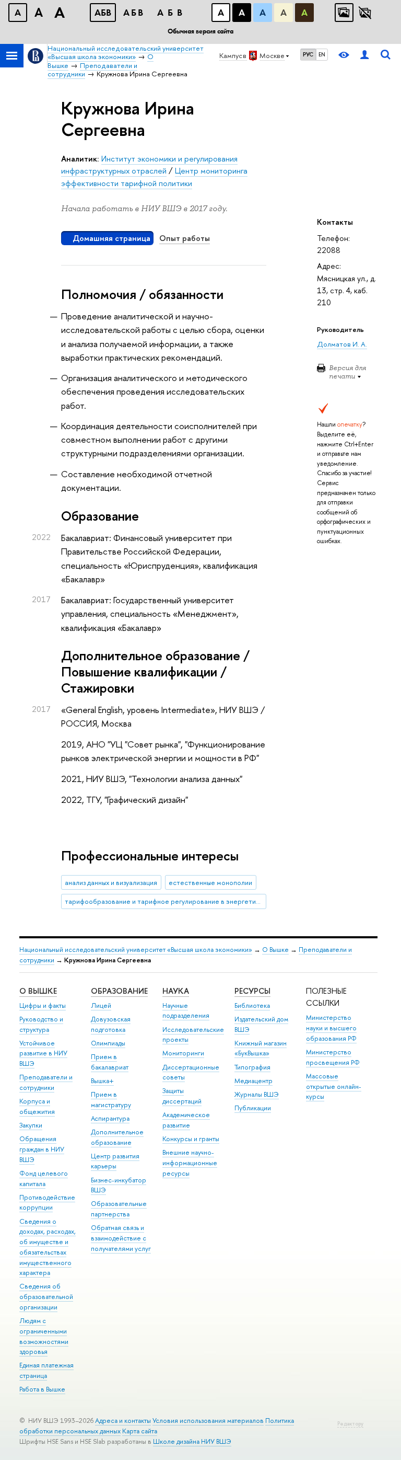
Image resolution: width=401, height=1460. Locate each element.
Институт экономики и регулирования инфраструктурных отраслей (149, 165)
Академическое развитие (186, 1120)
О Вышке (275, 949)
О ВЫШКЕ (38, 990)
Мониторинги (183, 1053)
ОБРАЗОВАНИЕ (119, 990)
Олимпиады (108, 1043)
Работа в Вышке (42, 1389)
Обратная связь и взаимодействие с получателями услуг (121, 1238)
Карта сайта (139, 1431)
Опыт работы (184, 238)
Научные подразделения (185, 1010)
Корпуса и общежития (37, 1106)
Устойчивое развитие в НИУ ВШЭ (43, 1053)
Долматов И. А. (342, 344)
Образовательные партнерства (119, 1208)
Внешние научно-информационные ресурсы (189, 1163)
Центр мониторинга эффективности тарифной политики (154, 177)
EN (322, 54)
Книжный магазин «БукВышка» (260, 1048)
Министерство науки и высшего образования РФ (331, 1028)
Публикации (252, 1107)
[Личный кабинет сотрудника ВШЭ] (364, 55)
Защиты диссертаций (182, 1096)
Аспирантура (110, 1118)
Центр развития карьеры (115, 1161)
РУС (308, 54)
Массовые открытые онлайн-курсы (333, 1086)
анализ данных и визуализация (111, 882)
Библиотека (252, 1005)
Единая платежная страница (46, 1370)
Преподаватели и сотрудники (46, 1082)
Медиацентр (253, 1080)
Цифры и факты (42, 1005)
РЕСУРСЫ (252, 990)
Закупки (30, 1125)
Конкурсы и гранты (190, 1138)
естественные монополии (210, 882)
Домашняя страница (111, 238)
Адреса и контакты (123, 1420)
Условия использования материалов (208, 1420)
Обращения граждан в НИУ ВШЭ (41, 1149)
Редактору (350, 1423)
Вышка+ (102, 1080)
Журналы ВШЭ (256, 1094)
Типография (252, 1067)
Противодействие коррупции (47, 1202)
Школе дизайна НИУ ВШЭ (192, 1441)
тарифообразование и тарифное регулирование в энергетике (164, 901)
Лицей (101, 1005)
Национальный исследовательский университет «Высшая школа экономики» (135, 949)
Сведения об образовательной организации (46, 1297)
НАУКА (175, 990)
